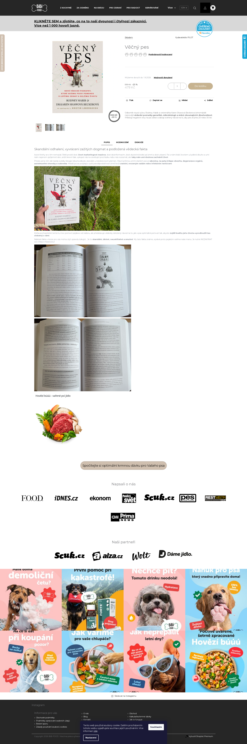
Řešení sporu (42, 724)
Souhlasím (156, 727)
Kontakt (87, 719)
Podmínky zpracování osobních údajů (53, 721)
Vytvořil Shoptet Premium (201, 736)
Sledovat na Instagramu (125, 696)
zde (96, 731)
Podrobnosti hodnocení (160, 54)
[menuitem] (66, 8)
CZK (183, 7)
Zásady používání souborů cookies (51, 727)
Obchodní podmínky (45, 717)
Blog (85, 716)
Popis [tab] (107, 142)
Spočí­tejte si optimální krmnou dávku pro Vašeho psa (123, 465)
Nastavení (90, 737)
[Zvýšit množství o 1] (183, 86)
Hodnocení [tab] (122, 142)
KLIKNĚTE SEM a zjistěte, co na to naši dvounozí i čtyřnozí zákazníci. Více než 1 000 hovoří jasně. (90, 23)
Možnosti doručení (163, 78)
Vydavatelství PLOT (184, 37)
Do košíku (200, 86)
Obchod (133, 713)
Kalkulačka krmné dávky (140, 716)
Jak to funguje (135, 719)
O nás (86, 713)
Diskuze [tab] (139, 142)
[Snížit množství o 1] (171, 86)
